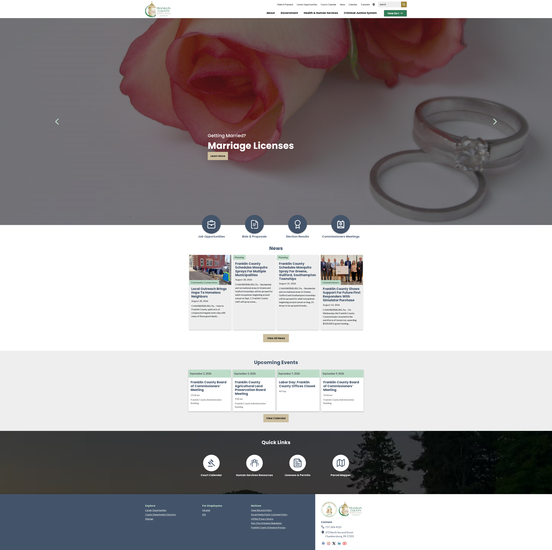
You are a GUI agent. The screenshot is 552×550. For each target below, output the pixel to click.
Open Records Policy (261, 510)
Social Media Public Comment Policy (269, 514)
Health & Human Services (321, 13)
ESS (204, 514)
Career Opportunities (307, 4)
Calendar (353, 4)
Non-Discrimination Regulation (266, 523)
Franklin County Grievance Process (268, 527)
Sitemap (149, 518)
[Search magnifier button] (404, 4)
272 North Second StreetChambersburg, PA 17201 (339, 534)
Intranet (206, 510)
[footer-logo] (329, 509)
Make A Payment (285, 4)
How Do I (393, 13)
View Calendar (276, 418)
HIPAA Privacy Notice (262, 518)
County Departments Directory (160, 514)
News (342, 4)
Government (289, 13)
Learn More (218, 156)
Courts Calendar (328, 4)
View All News (276, 338)
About (271, 13)
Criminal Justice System (360, 13)
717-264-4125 (333, 527)
